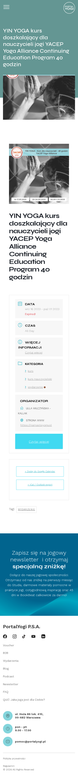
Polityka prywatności (14, 758)
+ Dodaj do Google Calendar (40, 471)
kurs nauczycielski (40, 379)
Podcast (8, 676)
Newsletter (10, 684)
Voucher (8, 645)
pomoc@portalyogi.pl (30, 741)
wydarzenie (35, 387)
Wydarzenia (10, 660)
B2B (5, 652)
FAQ (5, 691)
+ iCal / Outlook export (40, 484)
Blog (6, 668)
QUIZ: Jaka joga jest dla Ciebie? (24, 699)
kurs (30, 371)
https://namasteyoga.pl (36, 425)
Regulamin (9, 766)
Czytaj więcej (33, 352)
